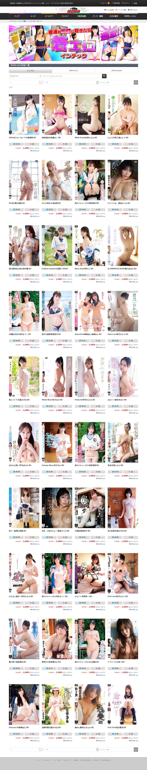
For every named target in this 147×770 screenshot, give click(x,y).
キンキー (65, 16)
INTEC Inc (35, 151)
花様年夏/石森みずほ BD (57, 704)
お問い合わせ (133, 10)
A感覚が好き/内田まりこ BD (24, 311)
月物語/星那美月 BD (90, 508)
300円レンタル (130, 16)
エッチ (33, 16)
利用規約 (96, 760)
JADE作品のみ (73, 70)
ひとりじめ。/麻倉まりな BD (123, 180)
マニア (17, 16)
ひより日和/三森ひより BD (123, 114)
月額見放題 (81, 16)
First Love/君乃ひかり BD (123, 573)
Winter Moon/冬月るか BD (57, 376)
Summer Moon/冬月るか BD (57, 442)
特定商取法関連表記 (85, 760)
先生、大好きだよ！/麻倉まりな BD (57, 508)
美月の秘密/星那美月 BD (57, 311)
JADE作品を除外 (116, 70)
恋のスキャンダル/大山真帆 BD (90, 639)
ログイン (127, 3)
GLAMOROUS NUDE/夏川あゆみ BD (123, 245)
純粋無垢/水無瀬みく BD (57, 114)
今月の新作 (114, 16)
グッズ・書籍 (98, 16)
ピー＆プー (49, 16)
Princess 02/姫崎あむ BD (24, 704)
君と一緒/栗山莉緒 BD (24, 508)
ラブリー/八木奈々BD (123, 639)
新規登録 (117, 3)
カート (104, 3)
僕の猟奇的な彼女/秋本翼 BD (24, 245)
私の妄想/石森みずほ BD (123, 508)
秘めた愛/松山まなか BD (90, 704)
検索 (135, 3)
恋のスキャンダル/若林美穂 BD (90, 442)
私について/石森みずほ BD (24, 376)
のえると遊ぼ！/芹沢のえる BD (24, 573)
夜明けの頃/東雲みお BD (57, 639)
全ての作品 (30, 70)
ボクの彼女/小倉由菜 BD (57, 180)
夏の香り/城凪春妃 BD (24, 639)
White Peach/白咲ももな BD (90, 114)
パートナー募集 (121, 10)
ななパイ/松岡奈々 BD (90, 573)
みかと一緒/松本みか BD (123, 376)
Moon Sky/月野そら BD (90, 245)
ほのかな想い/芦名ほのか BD (24, 442)
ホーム (38, 760)
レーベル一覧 (31, 21)
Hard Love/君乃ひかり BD (123, 311)
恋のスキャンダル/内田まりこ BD (57, 573)
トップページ (12, 21)
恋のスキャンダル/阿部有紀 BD (90, 180)
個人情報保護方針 (106, 760)
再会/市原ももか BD (123, 442)
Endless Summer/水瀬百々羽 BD (57, 245)
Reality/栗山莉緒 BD (24, 180)
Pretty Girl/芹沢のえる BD (90, 376)
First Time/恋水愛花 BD (123, 704)
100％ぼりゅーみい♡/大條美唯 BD (24, 114)
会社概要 (75, 760)
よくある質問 (110, 10)
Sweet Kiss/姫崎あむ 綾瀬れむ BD (90, 311)
